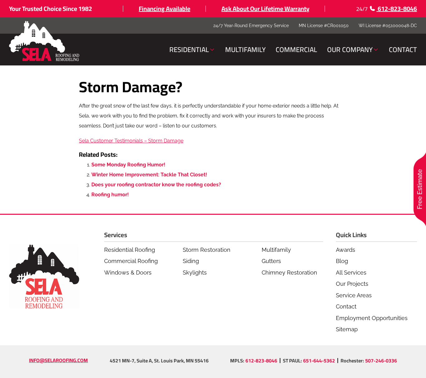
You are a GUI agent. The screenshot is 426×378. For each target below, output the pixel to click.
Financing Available (164, 8)
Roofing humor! (110, 195)
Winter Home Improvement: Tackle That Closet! (149, 175)
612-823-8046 (261, 360)
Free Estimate (420, 189)
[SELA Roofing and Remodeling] (44, 41)
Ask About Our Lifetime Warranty (265, 8)
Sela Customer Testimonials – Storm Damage (131, 141)
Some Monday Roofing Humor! (128, 165)
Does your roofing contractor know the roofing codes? (156, 185)
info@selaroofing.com (58, 360)
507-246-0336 (381, 360)
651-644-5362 (319, 360)
